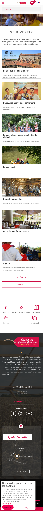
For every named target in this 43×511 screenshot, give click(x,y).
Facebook (14, 414)
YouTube (29, 414)
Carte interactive (34, 323)
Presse (37, 504)
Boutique (6, 323)
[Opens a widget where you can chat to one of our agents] (8, 507)
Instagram (21, 414)
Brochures (36, 312)
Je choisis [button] (17, 508)
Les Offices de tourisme (21, 312)
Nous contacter (21, 401)
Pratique (6, 312)
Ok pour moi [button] (29, 508)
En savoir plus (6, 503)
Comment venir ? (21, 471)
